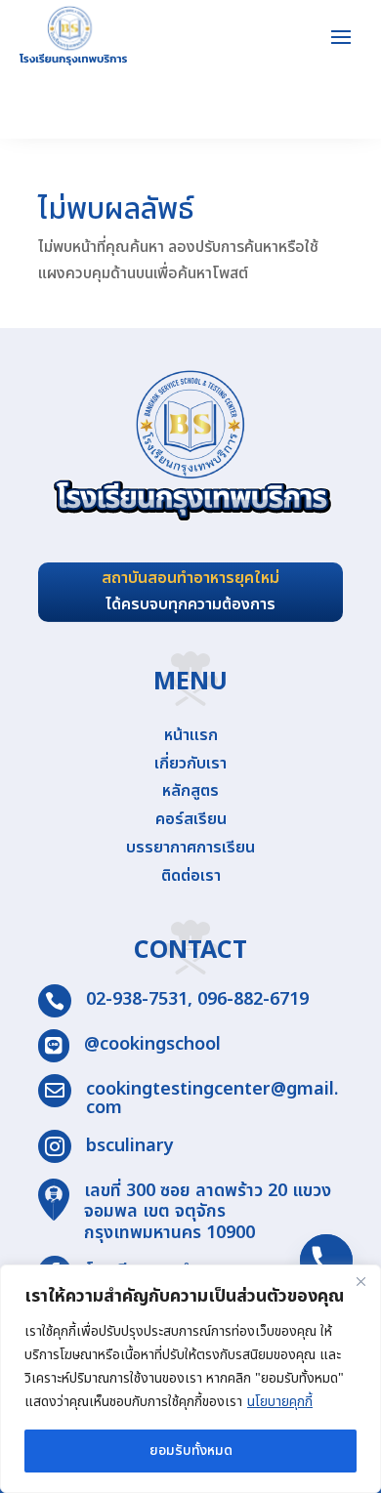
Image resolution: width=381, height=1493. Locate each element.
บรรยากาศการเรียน (190, 847)
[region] (190, 1379)
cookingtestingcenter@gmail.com (212, 1099)
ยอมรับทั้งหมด (191, 1450)
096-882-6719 (253, 999)
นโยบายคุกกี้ (280, 1401)
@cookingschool (152, 1044)
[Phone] (326, 1260)
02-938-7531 (137, 999)
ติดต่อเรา (191, 876)
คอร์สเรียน (191, 819)
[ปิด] (360, 1281)
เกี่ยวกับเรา (190, 763)
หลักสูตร (190, 791)
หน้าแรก (191, 735)
